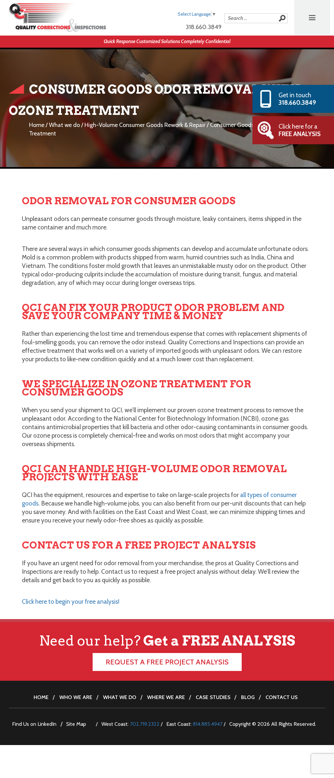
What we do (64, 125)
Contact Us (281, 697)
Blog (248, 697)
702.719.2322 (144, 724)
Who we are (75, 697)
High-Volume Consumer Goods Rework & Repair (144, 125)
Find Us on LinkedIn (34, 724)
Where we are (166, 697)
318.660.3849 (203, 27)
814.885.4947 (207, 724)
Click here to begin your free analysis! (70, 601)
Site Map (76, 724)
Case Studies (213, 697)
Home (36, 125)
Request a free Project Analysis (167, 662)
